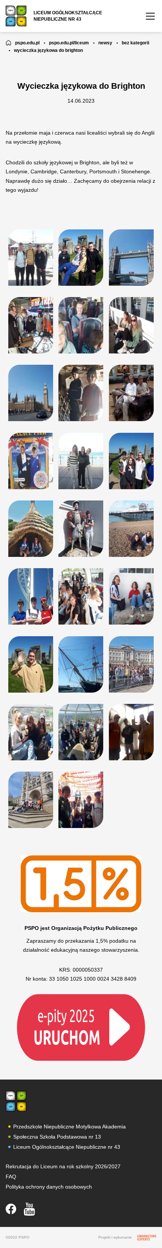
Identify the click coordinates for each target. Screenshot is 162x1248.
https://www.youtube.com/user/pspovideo (29, 1209)
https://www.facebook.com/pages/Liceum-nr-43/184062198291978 (11, 1209)
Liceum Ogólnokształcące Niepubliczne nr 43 (66, 1147)
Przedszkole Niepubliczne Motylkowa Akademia (69, 1127)
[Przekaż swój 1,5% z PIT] (81, 1027)
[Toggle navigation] (150, 16)
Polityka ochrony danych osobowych (49, 1187)
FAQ (11, 1177)
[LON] (16, 1101)
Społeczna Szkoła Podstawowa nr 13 (57, 1137)
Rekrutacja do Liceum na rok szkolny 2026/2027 (63, 1166)
